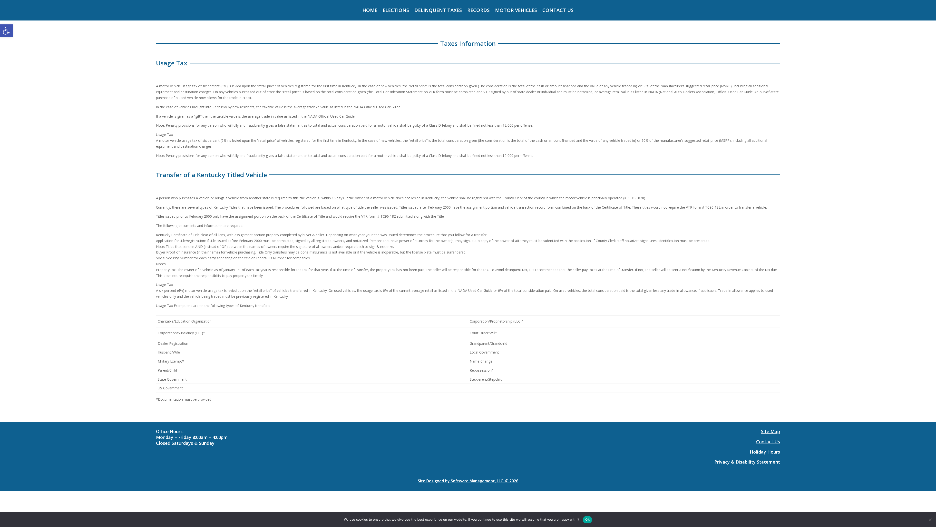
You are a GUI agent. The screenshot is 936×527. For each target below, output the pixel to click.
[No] (929, 519)
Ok (587, 519)
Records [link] (478, 11)
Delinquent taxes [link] (438, 11)
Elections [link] (396, 11)
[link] (6, 30)
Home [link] (369, 11)
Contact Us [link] (558, 11)
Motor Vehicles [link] (516, 11)
